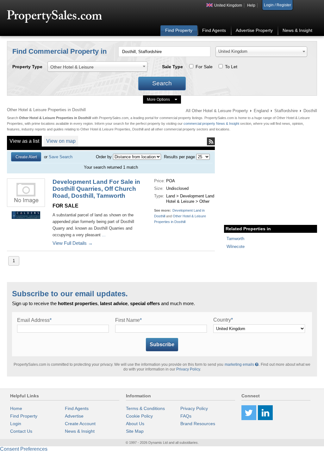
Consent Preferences (23, 449)
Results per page (179, 156)
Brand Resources (197, 423)
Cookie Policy (139, 416)
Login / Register (277, 5)
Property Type (27, 66)
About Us (135, 423)
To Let (231, 66)
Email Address (34, 320)
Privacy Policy (188, 369)
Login (15, 423)
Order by (104, 156)
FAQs (185, 416)
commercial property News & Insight (212, 123)
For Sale (204, 66)
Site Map (135, 431)
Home (16, 408)
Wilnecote (236, 246)
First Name (128, 320)
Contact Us (21, 431)
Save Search (60, 156)
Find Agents (214, 30)
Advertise (74, 416)
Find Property (178, 30)
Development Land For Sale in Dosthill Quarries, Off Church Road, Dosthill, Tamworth (96, 188)
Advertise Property (254, 30)
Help (251, 5)
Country (223, 319)
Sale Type (172, 66)
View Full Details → (73, 243)
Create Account (80, 423)
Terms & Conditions (145, 408)
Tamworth (235, 238)
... (104, 234)
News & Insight (297, 30)
